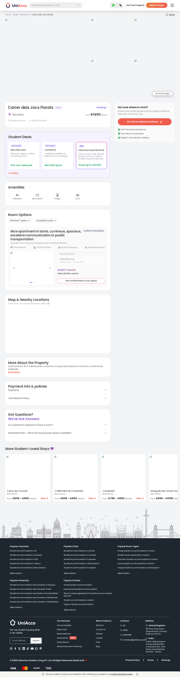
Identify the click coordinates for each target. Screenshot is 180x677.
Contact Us (101, 629)
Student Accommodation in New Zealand (28, 567)
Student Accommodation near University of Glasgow (32, 585)
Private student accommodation (78, 585)
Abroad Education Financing (69, 646)
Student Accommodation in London (79, 551)
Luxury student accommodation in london (136, 563)
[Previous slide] (14, 267)
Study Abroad (63, 642)
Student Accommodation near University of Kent (30, 589)
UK (124, 625)
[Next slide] (50, 267)
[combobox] (56, 5)
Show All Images (163, 93)
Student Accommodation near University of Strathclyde (34, 597)
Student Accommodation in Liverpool (80, 567)
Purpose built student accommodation (80, 589)
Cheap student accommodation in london (136, 551)
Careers (99, 638)
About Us (100, 625)
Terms (150, 660)
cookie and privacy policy (122, 674)
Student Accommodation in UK (23, 551)
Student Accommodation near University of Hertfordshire (34, 602)
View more (15, 573)
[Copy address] (48, 303)
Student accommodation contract (79, 600)
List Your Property (135, 5)
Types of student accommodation (79, 604)
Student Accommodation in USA (24, 559)
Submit (36, 640)
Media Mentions (63, 634)
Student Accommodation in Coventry (80, 555)
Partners (99, 634)
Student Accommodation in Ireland (25, 563)
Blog (98, 646)
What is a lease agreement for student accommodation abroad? (88, 594)
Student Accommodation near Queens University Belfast (34, 593)
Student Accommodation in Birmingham (81, 563)
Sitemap (165, 660)
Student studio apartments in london (133, 555)
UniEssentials (62, 638)
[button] (67, 273)
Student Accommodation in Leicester (80, 559)
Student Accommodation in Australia (26, 555)
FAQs (98, 642)
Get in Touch (156, 5)
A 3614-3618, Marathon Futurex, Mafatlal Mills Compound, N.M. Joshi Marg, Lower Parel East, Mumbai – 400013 (155, 646)
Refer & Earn (62, 629)
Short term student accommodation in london (138, 559)
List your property (64, 625)
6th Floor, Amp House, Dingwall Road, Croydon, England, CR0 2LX (156, 631)
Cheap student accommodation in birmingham (138, 567)
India (125, 630)
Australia (127, 634)
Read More (14, 372)
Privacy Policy (132, 660)
